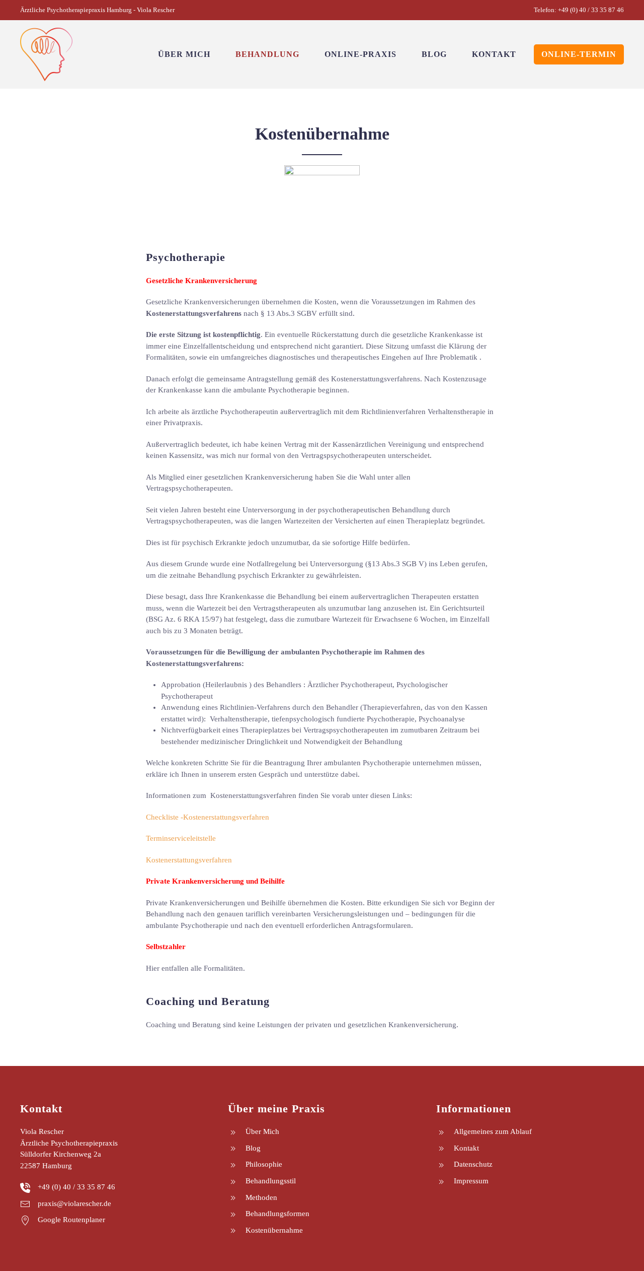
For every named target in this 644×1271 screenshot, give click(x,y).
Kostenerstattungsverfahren (190, 860)
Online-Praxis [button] (360, 54)
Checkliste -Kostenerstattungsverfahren (207, 817)
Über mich (184, 54)
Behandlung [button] (267, 54)
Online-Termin (578, 54)
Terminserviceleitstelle (181, 838)
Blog (434, 54)
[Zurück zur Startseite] (46, 54)
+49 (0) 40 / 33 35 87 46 (591, 10)
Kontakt (494, 54)
